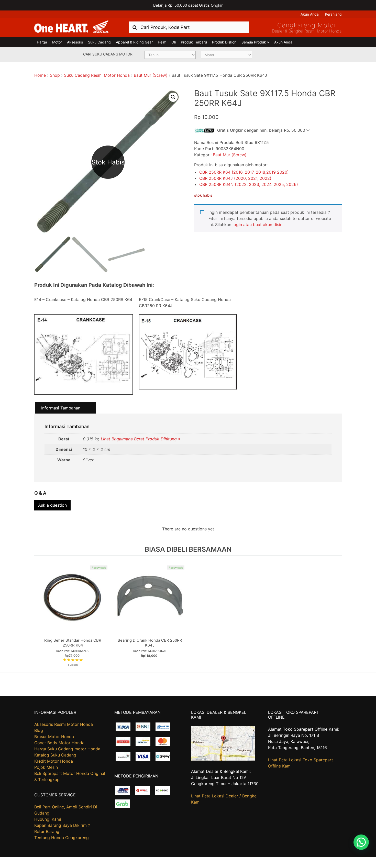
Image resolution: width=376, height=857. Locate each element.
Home (40, 75)
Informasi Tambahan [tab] (60, 407)
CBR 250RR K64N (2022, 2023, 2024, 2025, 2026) (248, 184)
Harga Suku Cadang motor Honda (67, 748)
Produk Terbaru (194, 42)
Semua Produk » (255, 42)
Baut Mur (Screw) (151, 75)
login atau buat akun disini (258, 224)
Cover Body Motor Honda (59, 742)
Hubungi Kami (47, 819)
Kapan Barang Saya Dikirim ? (62, 825)
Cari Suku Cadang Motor (107, 54)
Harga (42, 42)
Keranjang (333, 14)
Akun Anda (310, 14)
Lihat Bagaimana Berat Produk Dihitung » (140, 438)
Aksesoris (75, 42)
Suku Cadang (99, 42)
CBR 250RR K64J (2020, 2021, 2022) (235, 178)
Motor (57, 42)
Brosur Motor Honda (54, 736)
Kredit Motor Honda (53, 761)
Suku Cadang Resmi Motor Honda (97, 75)
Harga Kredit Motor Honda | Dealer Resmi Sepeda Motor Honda (71, 27)
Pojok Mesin (46, 767)
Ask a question (52, 505)
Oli (173, 42)
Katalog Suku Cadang (55, 755)
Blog (38, 730)
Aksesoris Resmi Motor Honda (63, 724)
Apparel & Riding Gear (134, 42)
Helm (162, 42)
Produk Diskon (224, 42)
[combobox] (188, 27)
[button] (173, 97)
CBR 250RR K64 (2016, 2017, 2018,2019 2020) (244, 172)
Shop (55, 75)
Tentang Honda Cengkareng (61, 837)
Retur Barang (46, 831)
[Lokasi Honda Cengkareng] (223, 759)
